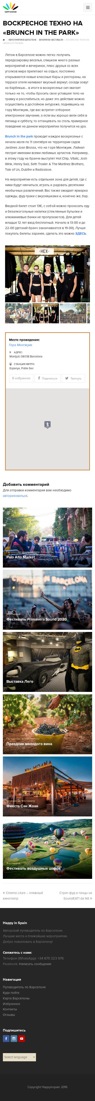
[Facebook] (6, 1038)
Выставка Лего (19, 682)
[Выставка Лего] (47, 662)
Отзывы (9, 1015)
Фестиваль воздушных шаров (33, 869)
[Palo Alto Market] (47, 538)
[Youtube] (21, 1038)
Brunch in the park (19, 136)
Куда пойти (11, 993)
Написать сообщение (35, 964)
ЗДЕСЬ (80, 234)
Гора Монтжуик (20, 345)
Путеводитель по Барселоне (24, 987)
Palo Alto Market (20, 557)
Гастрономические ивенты (23, 552)
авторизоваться (15, 496)
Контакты (10, 1009)
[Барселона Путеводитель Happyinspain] (10, 7)
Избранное (11, 1004)
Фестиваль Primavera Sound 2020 (36, 619)
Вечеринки (13, 801)
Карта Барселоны (16, 998)
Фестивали (13, 614)
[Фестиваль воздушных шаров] (47, 849)
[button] (47, 425)
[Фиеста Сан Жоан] (47, 786)
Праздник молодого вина (29, 744)
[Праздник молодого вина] (47, 724)
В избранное (21, 378)
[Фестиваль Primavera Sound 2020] (47, 600)
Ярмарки (60, 552)
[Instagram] (14, 1038)
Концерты (47, 552)
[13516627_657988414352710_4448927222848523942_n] (47, 273)
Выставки (12, 676)
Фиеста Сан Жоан (22, 806)
